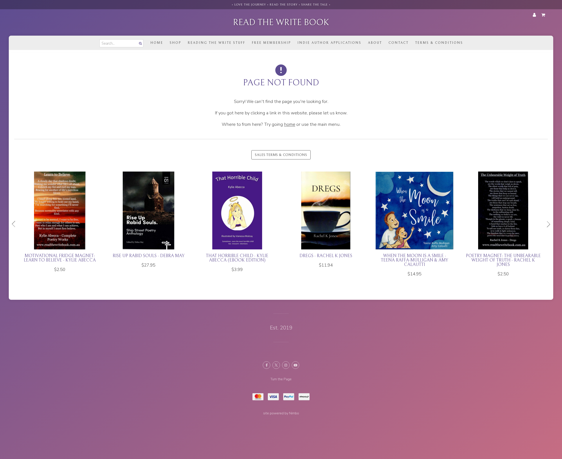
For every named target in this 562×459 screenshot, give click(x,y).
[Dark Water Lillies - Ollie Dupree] (237, 220)
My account (534, 15)
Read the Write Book (281, 22)
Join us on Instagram (286, 365)
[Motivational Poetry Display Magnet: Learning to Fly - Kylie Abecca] (325, 224)
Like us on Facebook (266, 365)
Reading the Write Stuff (216, 43)
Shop (175, 43)
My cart (544, 15)
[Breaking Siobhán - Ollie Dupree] (503, 220)
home (289, 124)
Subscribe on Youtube (295, 365)
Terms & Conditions (439, 43)
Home (156, 43)
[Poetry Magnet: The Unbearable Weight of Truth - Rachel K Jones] (59, 224)
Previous (15, 224)
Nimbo (294, 413)
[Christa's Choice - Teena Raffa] (148, 220)
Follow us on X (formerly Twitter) (276, 365)
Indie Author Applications (329, 43)
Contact (399, 43)
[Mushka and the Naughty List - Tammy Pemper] (414, 222)
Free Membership (271, 43)
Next (546, 224)
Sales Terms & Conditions (281, 155)
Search (140, 43)
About (375, 43)
